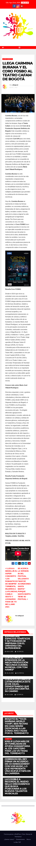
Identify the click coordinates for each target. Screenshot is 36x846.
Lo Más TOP (8, 738)
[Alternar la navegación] (19, 47)
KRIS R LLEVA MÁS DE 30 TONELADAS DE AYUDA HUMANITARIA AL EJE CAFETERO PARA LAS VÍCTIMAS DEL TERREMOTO (17, 747)
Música (29, 839)
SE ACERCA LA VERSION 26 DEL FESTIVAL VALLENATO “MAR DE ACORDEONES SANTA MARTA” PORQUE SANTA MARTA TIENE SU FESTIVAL (24, 583)
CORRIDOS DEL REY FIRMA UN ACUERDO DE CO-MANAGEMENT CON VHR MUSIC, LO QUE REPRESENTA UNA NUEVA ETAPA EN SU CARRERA (17, 766)
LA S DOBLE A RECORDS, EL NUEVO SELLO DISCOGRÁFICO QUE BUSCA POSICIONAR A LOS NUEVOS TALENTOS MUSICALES (17, 786)
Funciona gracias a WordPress (12, 834)
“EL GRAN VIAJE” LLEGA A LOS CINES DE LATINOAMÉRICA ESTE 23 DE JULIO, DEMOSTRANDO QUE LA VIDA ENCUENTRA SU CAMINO (18, 684)
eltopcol (15, 85)
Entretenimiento (7, 59)
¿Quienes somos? (9, 839)
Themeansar (18, 836)
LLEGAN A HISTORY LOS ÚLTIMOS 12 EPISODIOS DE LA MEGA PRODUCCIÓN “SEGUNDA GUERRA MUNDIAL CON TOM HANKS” (16, 662)
